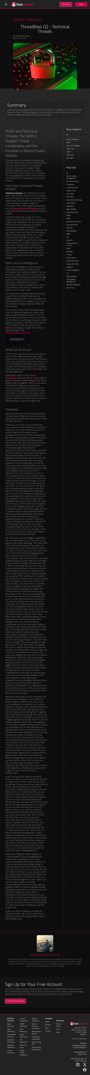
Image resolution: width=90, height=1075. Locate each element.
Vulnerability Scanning (11, 1036)
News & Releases (72, 139)
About (47, 1022)
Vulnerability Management (71, 280)
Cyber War (70, 194)
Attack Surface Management (71, 177)
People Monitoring (11, 1052)
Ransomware (71, 258)
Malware (69, 240)
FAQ (57, 1029)
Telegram (69, 267)
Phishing (69, 252)
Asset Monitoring (11, 1030)
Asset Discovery (10, 1025)
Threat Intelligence (72, 270)
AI (67, 173)
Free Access (65, 4)
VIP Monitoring (23, 1041)
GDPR (68, 234)
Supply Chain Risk (72, 264)
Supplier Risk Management (36, 1048)
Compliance (70, 184)
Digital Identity (71, 209)
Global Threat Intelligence (24, 1053)
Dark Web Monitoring (73, 200)
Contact (48, 1031)
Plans (47, 1028)
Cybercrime (70, 149)
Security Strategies (73, 146)
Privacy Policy (58, 1025)
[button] (6, 4)
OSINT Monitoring (23, 1025)
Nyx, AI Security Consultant (35, 1026)
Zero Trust (70, 288)
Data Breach (70, 203)
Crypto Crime (71, 191)
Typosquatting (71, 276)
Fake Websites (71, 231)
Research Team (23, 1046)
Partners (48, 1025)
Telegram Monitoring (11, 1046)
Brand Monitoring (23, 1036)
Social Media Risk (72, 261)
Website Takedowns (73, 285)
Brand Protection (72, 181)
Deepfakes (70, 206)
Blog (57, 1032)
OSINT (68, 152)
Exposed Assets (72, 225)
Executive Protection (73, 222)
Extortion (69, 228)
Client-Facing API (36, 1043)
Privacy (69, 255)
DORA (68, 215)
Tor (67, 273)
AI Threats (70, 155)
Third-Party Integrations (36, 1038)
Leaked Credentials (24, 1020)
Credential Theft (72, 188)
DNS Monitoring (23, 1030)
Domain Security (72, 212)
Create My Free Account (15, 1001)
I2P (67, 237)
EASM (68, 143)
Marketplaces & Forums (72, 244)
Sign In (81, 4)
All (67, 135)
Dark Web (69, 158)
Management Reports (36, 1033)
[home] (23, 4)
